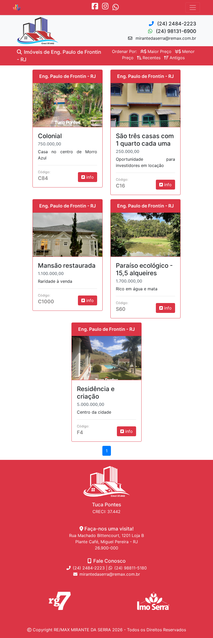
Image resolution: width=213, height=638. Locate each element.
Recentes (152, 57)
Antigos (177, 57)
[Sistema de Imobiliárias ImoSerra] (153, 601)
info (89, 177)
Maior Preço (159, 51)
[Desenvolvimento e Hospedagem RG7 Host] (60, 601)
